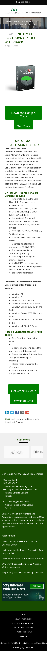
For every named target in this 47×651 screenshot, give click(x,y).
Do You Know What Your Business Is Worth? (23, 558)
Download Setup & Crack (23, 114)
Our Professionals (23, 632)
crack (35, 419)
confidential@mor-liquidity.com (17, 486)
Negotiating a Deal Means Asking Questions (23, 572)
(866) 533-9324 (23, 2)
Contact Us (23, 636)
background (17, 419)
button (28, 419)
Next (45, 452)
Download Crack (23, 400)
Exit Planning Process (23, 628)
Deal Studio (29, 647)
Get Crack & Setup (23, 391)
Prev (2, 452)
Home (23, 615)
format (19, 422)
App (9, 45)
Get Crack (23, 126)
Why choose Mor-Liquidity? (23, 623)
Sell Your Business (23, 619)
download (10, 422)
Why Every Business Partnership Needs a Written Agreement (21, 565)
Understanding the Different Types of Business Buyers (19, 543)
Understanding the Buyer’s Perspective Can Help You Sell (22, 552)
